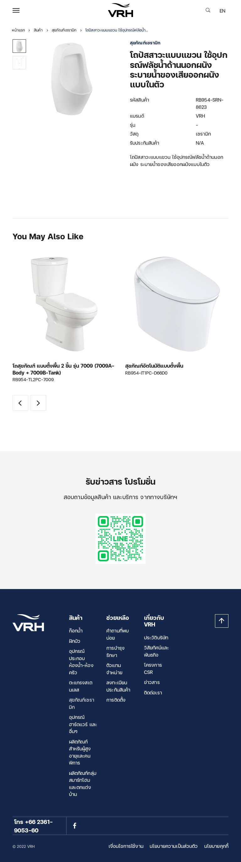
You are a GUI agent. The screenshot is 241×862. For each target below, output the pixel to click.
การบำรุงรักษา (115, 651)
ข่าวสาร (152, 682)
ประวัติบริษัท (156, 637)
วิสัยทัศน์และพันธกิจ (156, 651)
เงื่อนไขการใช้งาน (126, 846)
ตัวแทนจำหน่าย (114, 669)
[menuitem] (222, 10)
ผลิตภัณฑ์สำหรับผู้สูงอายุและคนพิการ (80, 752)
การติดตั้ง (116, 699)
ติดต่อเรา (153, 692)
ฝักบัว (75, 640)
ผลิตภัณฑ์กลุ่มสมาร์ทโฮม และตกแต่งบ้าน (82, 784)
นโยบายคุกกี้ (216, 846)
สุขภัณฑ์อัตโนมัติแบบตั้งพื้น (154, 366)
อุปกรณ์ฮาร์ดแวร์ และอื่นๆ (83, 724)
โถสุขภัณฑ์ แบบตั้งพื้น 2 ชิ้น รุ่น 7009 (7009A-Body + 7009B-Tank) (63, 369)
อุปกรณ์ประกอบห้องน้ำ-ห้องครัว (81, 662)
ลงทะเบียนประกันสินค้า (118, 686)
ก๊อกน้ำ (76, 630)
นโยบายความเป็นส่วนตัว (174, 846)
